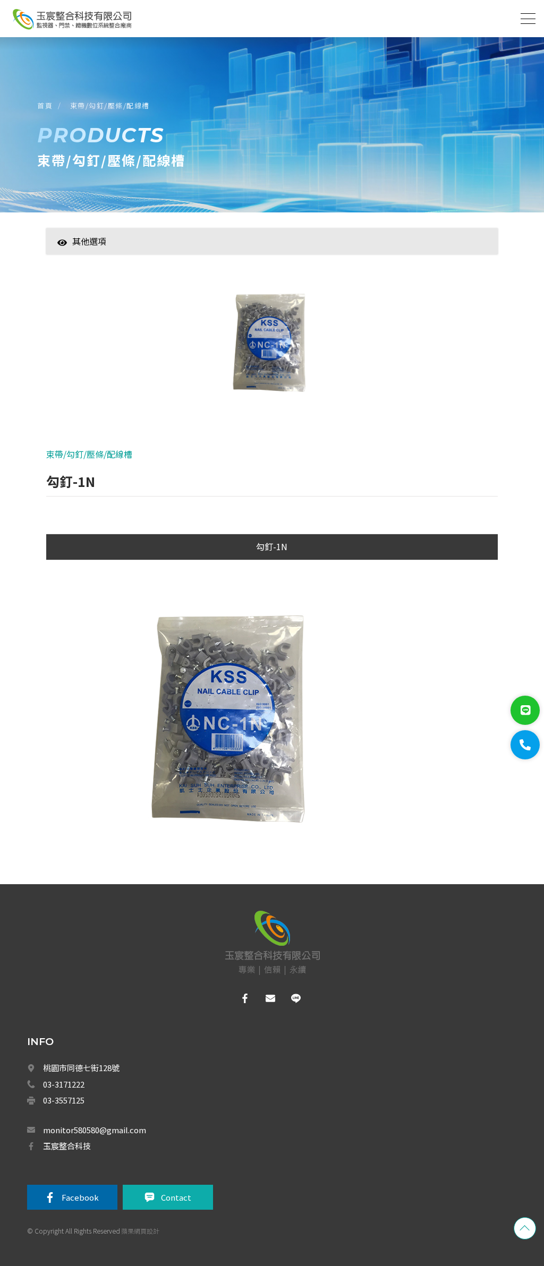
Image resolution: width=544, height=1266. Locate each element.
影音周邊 (132, 999)
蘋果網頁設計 (140, 1230)
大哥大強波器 (139, 906)
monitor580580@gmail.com (94, 1129)
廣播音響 (132, 860)
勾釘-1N (271, 546)
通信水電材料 (139, 1045)
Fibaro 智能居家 (143, 953)
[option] (272, 344)
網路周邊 (132, 976)
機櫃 (126, 1023)
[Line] (525, 710)
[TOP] (525, 1228)
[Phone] (525, 744)
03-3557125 (63, 1100)
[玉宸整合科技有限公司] (72, 19)
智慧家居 (132, 257)
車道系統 (132, 883)
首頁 (45, 105)
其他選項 (89, 241)
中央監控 (133, 930)
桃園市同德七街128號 (81, 1067)
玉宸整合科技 (67, 1145)
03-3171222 (63, 1084)
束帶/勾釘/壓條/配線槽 (110, 105)
